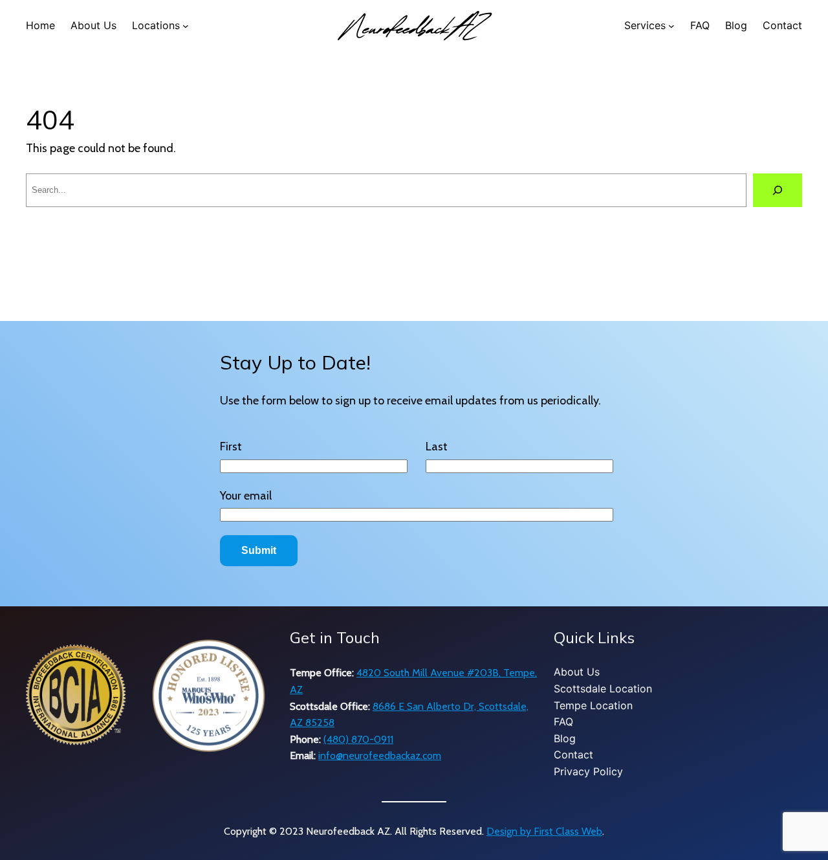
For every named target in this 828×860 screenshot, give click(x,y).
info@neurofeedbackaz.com (379, 755)
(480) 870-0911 (358, 739)
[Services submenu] (671, 26)
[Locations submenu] (185, 26)
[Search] (777, 190)
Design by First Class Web (544, 831)
